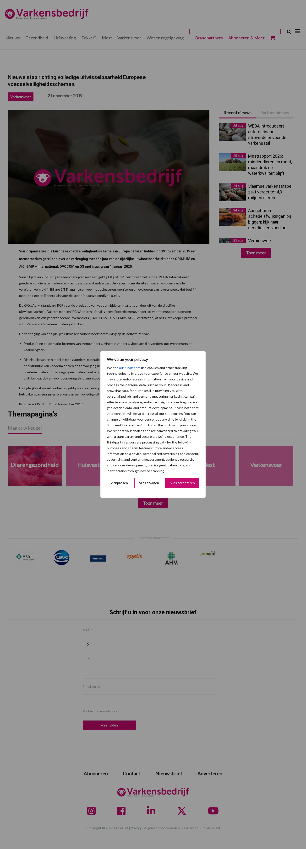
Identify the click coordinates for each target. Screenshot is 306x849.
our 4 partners (129, 368)
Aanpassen (119, 483)
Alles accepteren (182, 483)
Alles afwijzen (149, 483)
